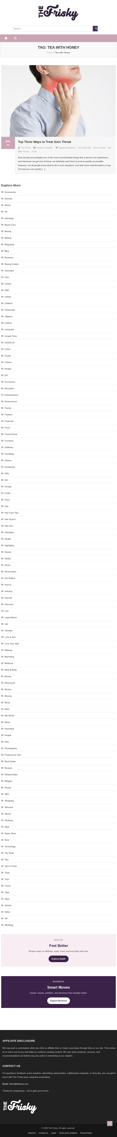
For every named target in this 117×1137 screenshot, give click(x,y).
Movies (8, 689)
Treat (34, 151)
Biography (9, 244)
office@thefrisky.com (18, 1084)
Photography (11, 748)
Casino (8, 283)
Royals (8, 787)
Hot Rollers (10, 578)
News (7, 722)
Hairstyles (9, 532)
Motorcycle (10, 683)
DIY (6, 375)
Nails (7, 709)
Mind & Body (11, 670)
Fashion (8, 414)
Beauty (8, 231)
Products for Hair (13, 755)
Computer (9, 329)
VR (6, 918)
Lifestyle (8, 630)
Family (8, 408)
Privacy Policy (86, 1133)
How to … (9, 584)
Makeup (8, 650)
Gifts (7, 473)
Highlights (9, 545)
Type (7, 892)
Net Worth (9, 715)
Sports (8, 814)
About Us (32, 1133)
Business (9, 257)
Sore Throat (99, 147)
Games (8, 460)
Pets (7, 742)
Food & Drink (11, 434)
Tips (7, 859)
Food (7, 427)
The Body (9, 853)
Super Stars (10, 833)
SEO (7, 794)
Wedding (9, 925)
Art (6, 211)
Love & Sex (10, 637)
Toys (7, 879)
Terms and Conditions (68, 1133)
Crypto (8, 355)
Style (7, 827)
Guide (7, 493)
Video (7, 912)
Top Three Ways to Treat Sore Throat (44, 142)
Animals (8, 198)
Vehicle (8, 905)
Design (8, 369)
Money (8, 676)
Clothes (8, 323)
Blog (7, 251)
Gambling (9, 454)
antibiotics (71, 147)
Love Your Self (12, 643)
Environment (11, 401)
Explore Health (59, 959)
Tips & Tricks (11, 866)
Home (7, 565)
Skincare (9, 807)
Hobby (8, 558)
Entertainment (11, 395)
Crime (7, 349)
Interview (9, 604)
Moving (8, 696)
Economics (10, 382)
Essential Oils (84, 147)
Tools (7, 872)
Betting (8, 238)
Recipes (8, 768)
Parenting (9, 728)
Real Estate (10, 761)
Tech (7, 840)
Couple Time (11, 336)
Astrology (9, 218)
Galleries (9, 447)
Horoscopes (10, 571)
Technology (10, 846)
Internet (8, 598)
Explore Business (58, 1001)
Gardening (10, 467)
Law (7, 611)
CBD (7, 290)
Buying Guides (12, 264)
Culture (8, 362)
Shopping (9, 800)
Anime (8, 205)
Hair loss (9, 526)
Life (6, 624)
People (8, 735)
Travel (8, 886)
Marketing (9, 656)
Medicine (9, 663)
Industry (8, 591)
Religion (8, 781)
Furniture (9, 441)
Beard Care (10, 225)
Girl (6, 480)
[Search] (95, 28)
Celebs (8, 297)
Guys (7, 499)
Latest (53, 1133)
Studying (9, 820)
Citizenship (10, 310)
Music (7, 702)
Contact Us (43, 1133)
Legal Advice (11, 617)
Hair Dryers (10, 519)
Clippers (8, 316)
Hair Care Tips (11, 513)
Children (9, 303)
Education (9, 388)
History (8, 552)
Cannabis (9, 270)
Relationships (11, 774)
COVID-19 (9, 342)
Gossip (8, 486)
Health (49, 147)
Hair (7, 506)
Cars (7, 277)
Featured (9, 421)
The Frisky (26, 147)
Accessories (10, 192)
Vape (7, 899)
